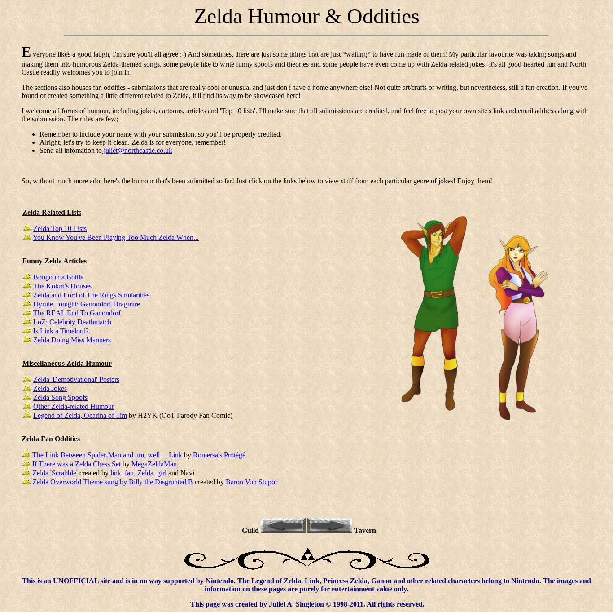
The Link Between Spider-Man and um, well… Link (107, 455)
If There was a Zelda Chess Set (76, 464)
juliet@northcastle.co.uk (137, 150)
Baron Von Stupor (251, 482)
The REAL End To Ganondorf (77, 313)
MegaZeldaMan (154, 464)
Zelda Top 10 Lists (60, 228)
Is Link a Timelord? (61, 331)
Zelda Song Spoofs (60, 397)
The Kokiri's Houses (62, 286)
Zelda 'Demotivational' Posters (76, 379)
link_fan (122, 473)
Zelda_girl (151, 473)
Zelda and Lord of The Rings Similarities (91, 295)
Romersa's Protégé (219, 455)
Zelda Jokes (50, 388)
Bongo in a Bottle (58, 277)
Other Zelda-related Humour (73, 406)
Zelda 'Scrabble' (55, 473)
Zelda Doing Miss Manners (72, 340)
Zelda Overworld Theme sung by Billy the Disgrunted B (112, 482)
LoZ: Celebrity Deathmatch (72, 322)
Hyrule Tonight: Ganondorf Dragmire (86, 304)
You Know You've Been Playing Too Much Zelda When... (116, 237)
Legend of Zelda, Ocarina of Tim (80, 415)
